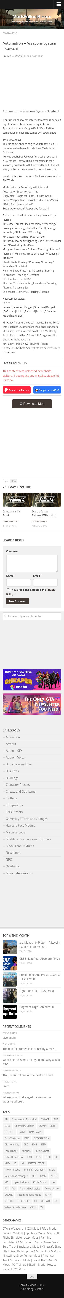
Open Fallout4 (21, 1182)
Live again (9, 1037)
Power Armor (52, 1188)
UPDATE (46, 1201)
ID (15, 1163)
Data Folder (35, 1132)
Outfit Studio (40, 1182)
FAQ (29, 1157)
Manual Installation (34, 1169)
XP (41, 1207)
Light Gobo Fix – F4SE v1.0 (36, 991)
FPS (38, 1157)
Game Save (51, 1242)
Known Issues (12, 1169)
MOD (52, 1169)
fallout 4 (26, 1151)
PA (53, 1182)
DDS (26, 1138)
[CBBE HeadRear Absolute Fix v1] (10, 963)
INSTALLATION (36, 1163)
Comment (12, 551)
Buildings (12, 778)
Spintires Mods (35, 1233)
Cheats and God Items (20, 792)
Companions (10, 33)
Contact (39, 1289)
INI (22, 1163)
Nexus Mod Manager (16, 1176)
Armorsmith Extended (24, 1119)
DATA (21, 1132)
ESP (43, 1144)
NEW (13, 481)
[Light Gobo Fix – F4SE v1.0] (10, 995)
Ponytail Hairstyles (30, 1188)
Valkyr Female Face (15, 1207)
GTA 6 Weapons (13, 1228)
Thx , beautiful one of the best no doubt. (28, 1075)
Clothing (11, 798)
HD (56, 1157)
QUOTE (8, 1194)
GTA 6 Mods (53, 1251)
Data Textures (12, 1138)
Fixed (6, 1086)
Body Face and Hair (19, 764)
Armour (11, 744)
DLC (25, 1144)
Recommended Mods (29, 1194)
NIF (34, 1176)
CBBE (7, 1125)
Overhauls (13, 866)
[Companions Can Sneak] (17, 499)
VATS (33, 1207)
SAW (48, 1194)
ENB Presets (14, 812)
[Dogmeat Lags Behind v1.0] (10, 1012)
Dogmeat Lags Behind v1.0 (36, 1007)
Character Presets (18, 785)
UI (35, 1201)
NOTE (54, 1176)
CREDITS (9, 1132)
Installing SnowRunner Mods (22, 1255)
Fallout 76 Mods (13, 1233)
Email (37, 575)
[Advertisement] (32, 85)
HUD (7, 1163)
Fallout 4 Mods (28, 1285)
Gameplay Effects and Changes (26, 819)
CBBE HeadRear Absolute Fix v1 (39, 958)
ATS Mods (35, 1242)
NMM (43, 1176)
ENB (34, 1144)
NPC (9, 860)
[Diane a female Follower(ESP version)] (46, 499)
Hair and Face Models (20, 825)
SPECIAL (9, 1201)
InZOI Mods (32, 1228)
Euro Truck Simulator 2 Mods (21, 1246)
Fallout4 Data (42, 1151)
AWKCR (45, 1119)
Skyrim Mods (37, 1264)
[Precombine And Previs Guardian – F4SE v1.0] (10, 979)
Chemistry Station (24, 1125)
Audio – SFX (14, 751)
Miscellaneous (15, 832)
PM (14, 1188)
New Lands (13, 853)
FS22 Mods (49, 1228)
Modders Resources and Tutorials (28, 839)
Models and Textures (20, 846)
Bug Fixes (12, 771)
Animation (13, 737)
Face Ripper (10, 1151)
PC (5, 1188)
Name (10, 575)
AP (6, 1119)
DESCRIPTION (41, 1138)
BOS (56, 1119)
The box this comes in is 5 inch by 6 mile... (29, 1049)
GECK (48, 1157)
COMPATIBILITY (48, 1125)
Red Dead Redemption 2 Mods (23, 1251)
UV (56, 1201)
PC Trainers (19, 1264)
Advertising (27, 1289)
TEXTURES (24, 1201)
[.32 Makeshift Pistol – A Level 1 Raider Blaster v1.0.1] (10, 947)
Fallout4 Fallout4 (13, 1157)
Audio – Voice (15, 757)
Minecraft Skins (51, 1246)
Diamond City (11, 1144)
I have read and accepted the (30, 592)
